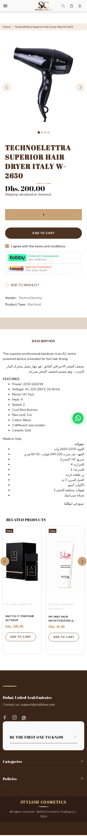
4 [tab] (48, 132)
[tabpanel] (43, 84)
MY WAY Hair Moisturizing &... (62, 618)
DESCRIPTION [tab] (43, 341)
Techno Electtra (30, 298)
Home (7, 26)
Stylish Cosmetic (61, 604)
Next (80, 87)
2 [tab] (42, 132)
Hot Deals (56, 608)
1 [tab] (39, 132)
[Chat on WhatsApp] (78, 418)
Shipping (11, 194)
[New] (22, 561)
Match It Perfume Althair (19, 618)
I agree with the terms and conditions (38, 246)
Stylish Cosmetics (19, 604)
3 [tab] (45, 132)
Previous (6, 87)
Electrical (34, 304)
